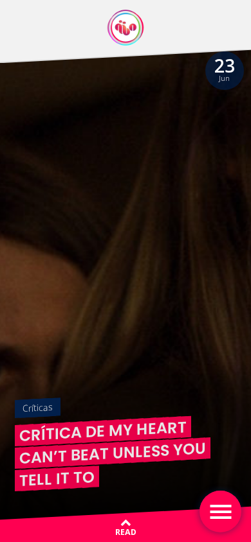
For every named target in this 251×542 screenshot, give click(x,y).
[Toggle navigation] (220, 511)
